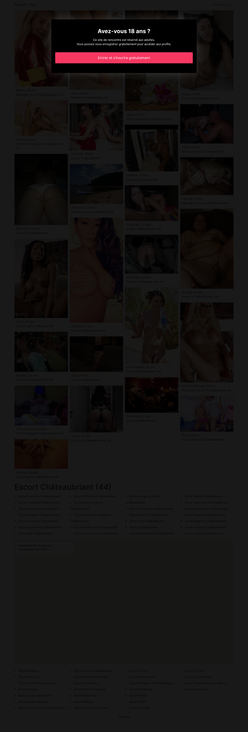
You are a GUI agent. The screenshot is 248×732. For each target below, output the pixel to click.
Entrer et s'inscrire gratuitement (124, 58)
